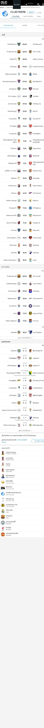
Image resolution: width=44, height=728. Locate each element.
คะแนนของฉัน (30, 4)
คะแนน (16, 5)
